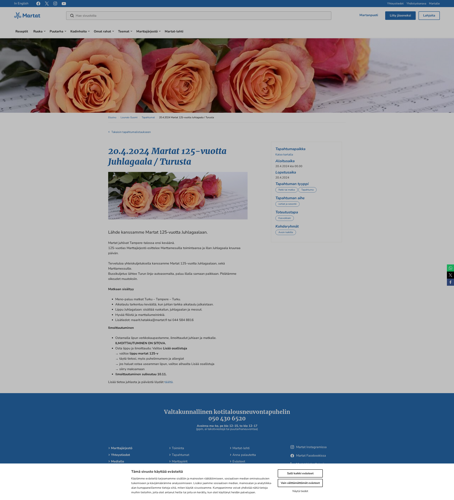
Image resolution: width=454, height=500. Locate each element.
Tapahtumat (148, 117)
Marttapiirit (179, 461)
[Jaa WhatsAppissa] (450, 268)
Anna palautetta (244, 455)
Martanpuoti (368, 15)
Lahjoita (429, 15)
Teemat (123, 31)
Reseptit (21, 31)
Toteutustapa (286, 212)
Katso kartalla (284, 155)
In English (21, 3)
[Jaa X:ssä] (450, 275)
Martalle (434, 3)
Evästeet (238, 461)
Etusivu (112, 117)
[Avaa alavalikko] (45, 31)
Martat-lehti (174, 31)
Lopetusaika (285, 172)
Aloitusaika (285, 160)
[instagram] (55, 3)
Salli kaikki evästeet (300, 473)
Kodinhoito (78, 31)
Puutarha (56, 31)
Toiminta (178, 448)
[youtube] (64, 3)
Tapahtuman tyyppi (292, 183)
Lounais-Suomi (129, 117)
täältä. (168, 382)
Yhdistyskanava (416, 3)
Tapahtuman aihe (289, 197)
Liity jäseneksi (400, 15)
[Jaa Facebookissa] (450, 282)
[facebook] (38, 3)
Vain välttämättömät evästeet (300, 483)
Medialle (117, 461)
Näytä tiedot (300, 491)
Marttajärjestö (147, 31)
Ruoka (38, 31)
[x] (47, 3)
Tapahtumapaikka (290, 148)
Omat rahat (102, 31)
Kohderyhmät (287, 226)
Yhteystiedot (395, 3)
